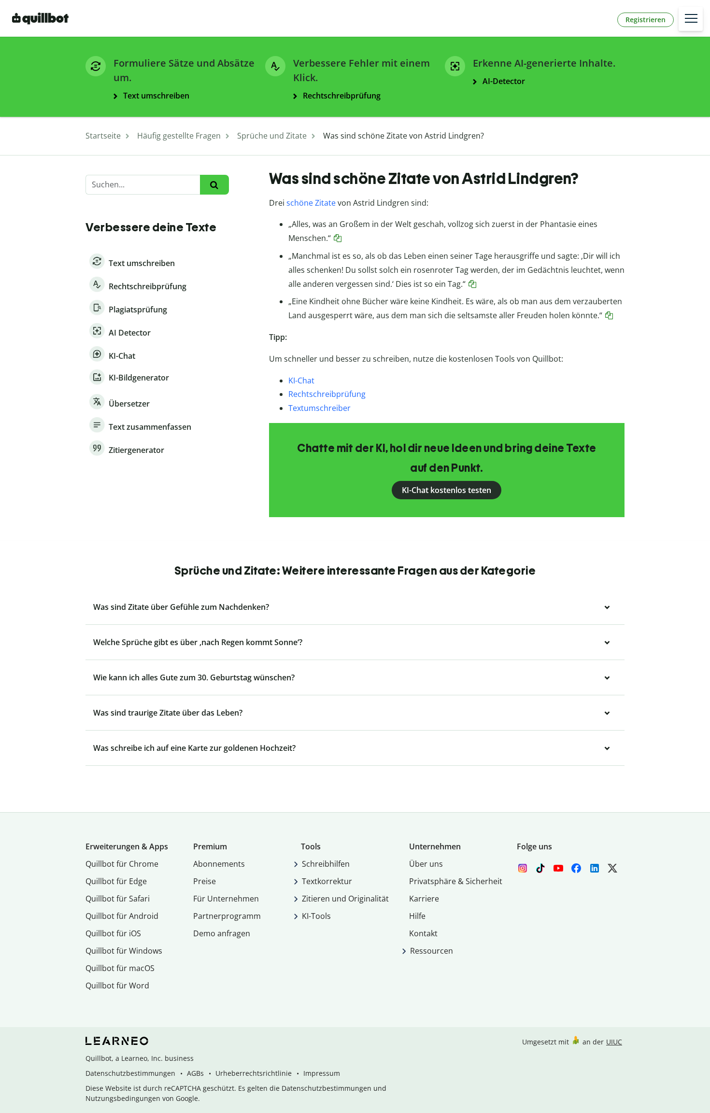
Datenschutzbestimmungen (130, 1073)
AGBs (195, 1073)
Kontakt (423, 933)
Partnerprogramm (227, 916)
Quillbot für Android (121, 916)
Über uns (426, 864)
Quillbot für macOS (120, 968)
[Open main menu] (691, 19)
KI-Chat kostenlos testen (446, 490)
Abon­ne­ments (219, 864)
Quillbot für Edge (116, 881)
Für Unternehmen (226, 898)
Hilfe (417, 916)
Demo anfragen (221, 933)
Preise (204, 881)
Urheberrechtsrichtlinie (253, 1073)
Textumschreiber (319, 408)
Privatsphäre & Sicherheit (455, 881)
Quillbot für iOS (113, 933)
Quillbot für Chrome (121, 864)
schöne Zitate (311, 202)
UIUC (614, 1041)
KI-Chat (301, 380)
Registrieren (645, 19)
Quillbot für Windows (123, 950)
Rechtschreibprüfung (327, 394)
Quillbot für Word (117, 985)
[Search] (214, 185)
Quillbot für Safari (117, 898)
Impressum (321, 1073)
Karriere (424, 898)
